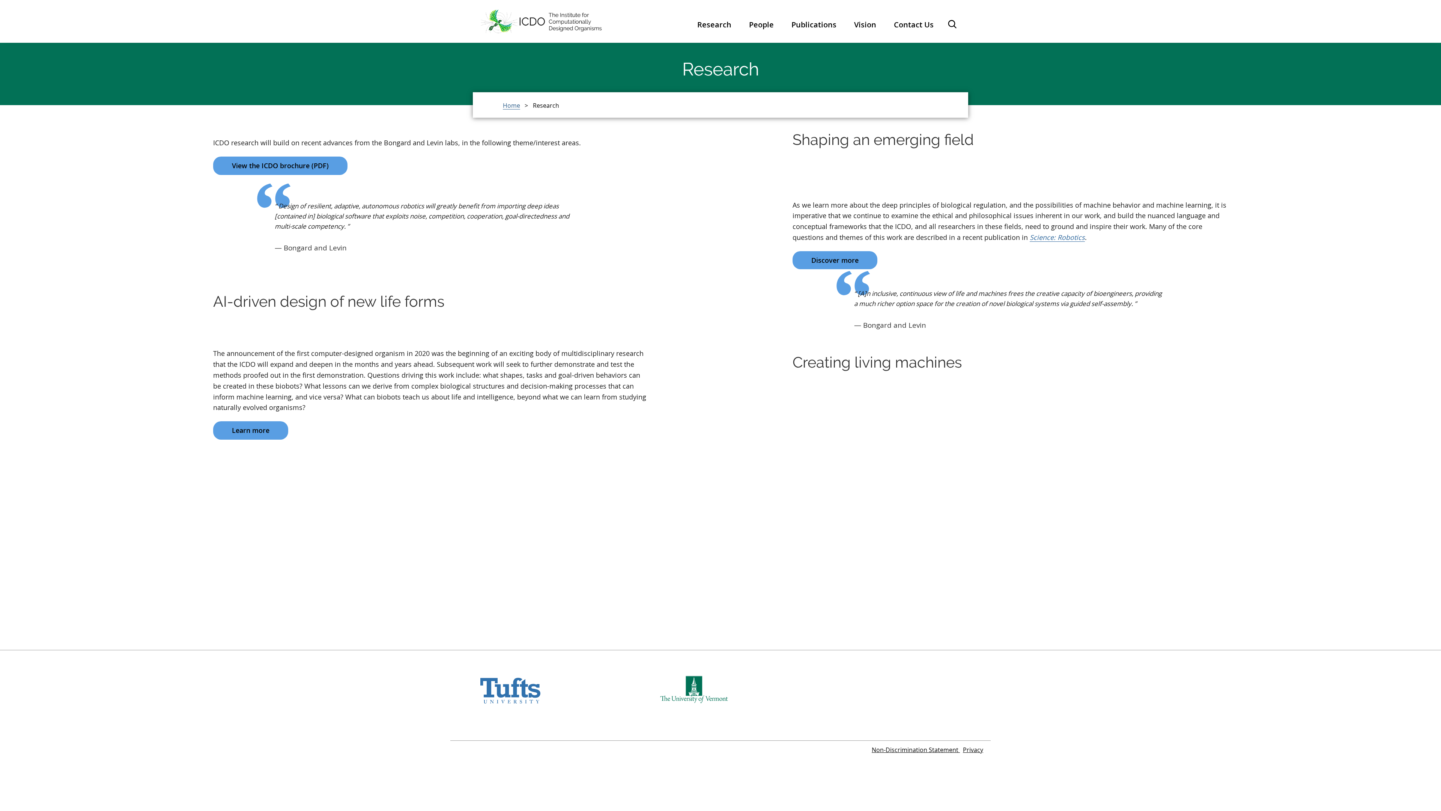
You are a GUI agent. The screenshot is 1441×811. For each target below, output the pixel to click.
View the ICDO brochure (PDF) (280, 165)
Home (511, 105)
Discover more (835, 260)
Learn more (250, 430)
